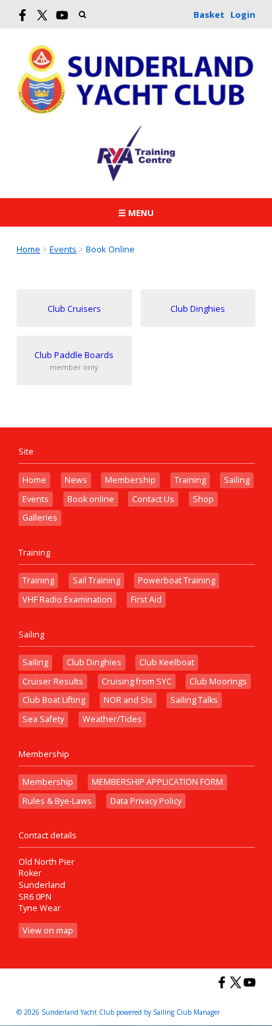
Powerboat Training (176, 580)
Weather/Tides (112, 719)
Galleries (39, 517)
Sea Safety (43, 719)
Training (190, 480)
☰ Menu (136, 213)
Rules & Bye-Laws (57, 801)
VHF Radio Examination (67, 599)
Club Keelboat (166, 662)
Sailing (237, 480)
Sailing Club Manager (186, 1012)
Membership (130, 480)
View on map (47, 930)
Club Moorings (218, 681)
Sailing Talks (194, 700)
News (76, 480)
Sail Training (96, 580)
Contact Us (153, 499)
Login (242, 14)
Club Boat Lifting (53, 700)
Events (63, 249)
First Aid (146, 599)
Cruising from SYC (137, 681)
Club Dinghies (94, 662)
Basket (208, 14)
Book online (90, 499)
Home (28, 249)
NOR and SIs (128, 700)
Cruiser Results (52, 681)
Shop (203, 499)
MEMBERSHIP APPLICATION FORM (157, 782)
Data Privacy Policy (146, 801)
